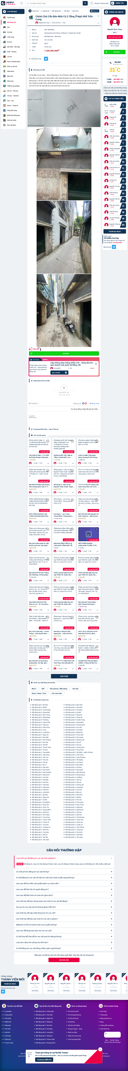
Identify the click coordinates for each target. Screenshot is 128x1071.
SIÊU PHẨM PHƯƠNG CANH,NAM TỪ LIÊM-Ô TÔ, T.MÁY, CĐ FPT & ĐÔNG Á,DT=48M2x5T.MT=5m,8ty (88, 544)
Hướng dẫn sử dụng (106, 1025)
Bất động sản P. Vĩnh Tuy (40, 757)
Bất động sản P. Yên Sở (39, 762)
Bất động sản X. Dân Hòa (40, 767)
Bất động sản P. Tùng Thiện (75, 750)
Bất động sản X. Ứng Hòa (40, 832)
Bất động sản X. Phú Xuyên (74, 802)
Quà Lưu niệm (72, 1032)
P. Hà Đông (7, 1036)
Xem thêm (64, 676)
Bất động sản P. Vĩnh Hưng (74, 755)
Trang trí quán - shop (75, 1029)
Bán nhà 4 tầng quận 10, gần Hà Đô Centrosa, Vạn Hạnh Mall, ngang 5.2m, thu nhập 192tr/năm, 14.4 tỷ (39, 544)
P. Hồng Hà (7, 1039)
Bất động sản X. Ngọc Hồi (40, 797)
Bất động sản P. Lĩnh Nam (74, 730)
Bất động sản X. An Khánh (74, 762)
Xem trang (35, 990)
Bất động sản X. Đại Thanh (41, 770)
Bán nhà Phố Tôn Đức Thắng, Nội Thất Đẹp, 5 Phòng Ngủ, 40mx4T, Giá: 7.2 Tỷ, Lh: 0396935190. (39, 574)
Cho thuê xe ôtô (73, 1011)
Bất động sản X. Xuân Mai (74, 835)
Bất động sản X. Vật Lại (40, 835)
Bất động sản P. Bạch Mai (74, 705)
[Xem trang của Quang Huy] (55, 521)
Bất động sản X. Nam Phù (74, 795)
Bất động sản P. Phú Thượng (41, 740)
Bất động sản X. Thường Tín (41, 827)
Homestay (71, 1022)
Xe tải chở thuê (73, 1018)
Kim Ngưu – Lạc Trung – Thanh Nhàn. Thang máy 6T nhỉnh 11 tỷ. (63, 515)
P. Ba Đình (7, 1032)
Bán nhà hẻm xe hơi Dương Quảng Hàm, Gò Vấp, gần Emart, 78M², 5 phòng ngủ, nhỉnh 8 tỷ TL (38, 662)
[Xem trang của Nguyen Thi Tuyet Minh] (30, 668)
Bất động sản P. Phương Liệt (75, 740)
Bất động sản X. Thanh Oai (74, 820)
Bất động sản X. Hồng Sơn (40, 787)
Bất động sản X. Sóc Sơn (74, 812)
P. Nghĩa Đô (45, 11)
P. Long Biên (8, 1011)
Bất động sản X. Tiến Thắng (75, 827)
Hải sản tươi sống (74, 1025)
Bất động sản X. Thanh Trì (40, 822)
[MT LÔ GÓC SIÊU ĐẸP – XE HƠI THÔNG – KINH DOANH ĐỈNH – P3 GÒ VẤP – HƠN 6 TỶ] (39, 622)
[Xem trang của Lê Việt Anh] (30, 580)
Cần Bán (67, 11)
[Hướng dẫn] (22, 3)
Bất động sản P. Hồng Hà (40, 725)
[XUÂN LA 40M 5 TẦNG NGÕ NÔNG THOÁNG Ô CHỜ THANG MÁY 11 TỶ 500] (88, 446)
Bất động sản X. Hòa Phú (40, 782)
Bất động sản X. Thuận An (74, 825)
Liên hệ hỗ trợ (104, 1029)
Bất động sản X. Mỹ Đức (40, 795)
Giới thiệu (103, 1011)
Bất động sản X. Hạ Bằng (74, 777)
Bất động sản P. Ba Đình (40, 705)
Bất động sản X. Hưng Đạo (74, 787)
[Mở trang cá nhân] (107, 105)
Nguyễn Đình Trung (115, 29)
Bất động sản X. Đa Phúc (74, 767)
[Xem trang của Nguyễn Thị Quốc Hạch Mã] (30, 521)
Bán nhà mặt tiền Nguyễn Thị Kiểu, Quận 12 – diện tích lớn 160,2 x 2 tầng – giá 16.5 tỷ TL (88, 515)
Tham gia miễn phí (44, 1059)
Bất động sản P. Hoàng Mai (75, 722)
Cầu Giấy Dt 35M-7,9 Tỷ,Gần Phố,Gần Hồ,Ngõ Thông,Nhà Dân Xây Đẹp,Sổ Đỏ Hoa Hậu (39, 456)
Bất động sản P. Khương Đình (75, 725)
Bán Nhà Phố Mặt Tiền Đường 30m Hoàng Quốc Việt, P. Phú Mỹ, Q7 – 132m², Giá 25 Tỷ (39, 485)
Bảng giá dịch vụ (106, 1018)
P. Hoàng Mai (8, 1015)
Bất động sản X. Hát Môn (40, 780)
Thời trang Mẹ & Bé (74, 1039)
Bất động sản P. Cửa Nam (74, 710)
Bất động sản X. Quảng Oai (75, 810)
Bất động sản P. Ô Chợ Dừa (74, 735)
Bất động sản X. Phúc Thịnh (75, 805)
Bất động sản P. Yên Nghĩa (74, 760)
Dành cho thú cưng (74, 1036)
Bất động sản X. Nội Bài (73, 797)
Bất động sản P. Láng (39, 730)
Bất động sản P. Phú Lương (74, 737)
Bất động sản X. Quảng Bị (74, 807)
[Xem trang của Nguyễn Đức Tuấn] (79, 463)
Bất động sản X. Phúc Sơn (40, 805)
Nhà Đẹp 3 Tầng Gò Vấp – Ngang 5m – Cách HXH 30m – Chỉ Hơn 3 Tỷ (63, 632)
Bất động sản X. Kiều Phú (40, 790)
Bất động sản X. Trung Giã (74, 830)
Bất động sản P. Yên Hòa (40, 760)
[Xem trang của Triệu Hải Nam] (79, 492)
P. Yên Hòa (7, 1029)
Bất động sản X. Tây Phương (75, 817)
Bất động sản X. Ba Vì (39, 765)
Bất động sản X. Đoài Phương (75, 772)
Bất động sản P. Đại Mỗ (73, 712)
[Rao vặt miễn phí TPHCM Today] (116, 93)
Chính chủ (47, 47)
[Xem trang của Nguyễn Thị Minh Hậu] (79, 551)
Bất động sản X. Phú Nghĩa (41, 802)
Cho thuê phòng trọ (74, 1015)
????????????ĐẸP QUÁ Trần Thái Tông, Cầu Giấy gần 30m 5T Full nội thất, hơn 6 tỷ (64, 662)
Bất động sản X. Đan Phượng (41, 772)
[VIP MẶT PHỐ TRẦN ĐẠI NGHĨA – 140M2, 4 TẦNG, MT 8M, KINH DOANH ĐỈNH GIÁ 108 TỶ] (88, 652)
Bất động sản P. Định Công (41, 715)
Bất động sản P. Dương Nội (41, 712)
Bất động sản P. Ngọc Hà (40, 735)
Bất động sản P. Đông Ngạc (41, 717)
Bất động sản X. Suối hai (74, 815)
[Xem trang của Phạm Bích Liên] (30, 463)
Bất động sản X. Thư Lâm (40, 825)
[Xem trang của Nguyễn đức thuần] (30, 492)
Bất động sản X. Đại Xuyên (74, 770)
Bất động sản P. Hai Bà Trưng (75, 720)
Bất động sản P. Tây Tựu (73, 745)
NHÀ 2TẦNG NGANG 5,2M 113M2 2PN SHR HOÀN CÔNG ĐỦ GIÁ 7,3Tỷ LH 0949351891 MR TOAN (39, 515)
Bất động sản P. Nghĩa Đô (74, 732)
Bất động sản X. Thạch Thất (41, 820)
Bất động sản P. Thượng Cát (75, 747)
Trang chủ (35, 11)
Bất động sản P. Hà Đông (40, 720)
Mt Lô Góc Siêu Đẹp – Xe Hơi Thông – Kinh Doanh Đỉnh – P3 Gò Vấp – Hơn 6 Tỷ (39, 632)
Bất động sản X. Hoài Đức (40, 785)
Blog (101, 1022)
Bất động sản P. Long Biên (40, 732)
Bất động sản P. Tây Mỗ (40, 745)
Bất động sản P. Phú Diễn (40, 737)
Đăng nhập (95, 403)
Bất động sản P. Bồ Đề (39, 707)
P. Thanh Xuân (8, 1043)
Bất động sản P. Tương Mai (41, 752)
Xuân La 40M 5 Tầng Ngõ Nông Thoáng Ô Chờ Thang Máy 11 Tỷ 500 (87, 456)
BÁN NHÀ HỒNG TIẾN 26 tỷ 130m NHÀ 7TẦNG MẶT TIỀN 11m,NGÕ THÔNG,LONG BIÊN (64, 544)
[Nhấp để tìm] (85, 3)
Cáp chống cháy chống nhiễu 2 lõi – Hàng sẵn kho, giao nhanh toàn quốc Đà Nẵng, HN (72, 364)
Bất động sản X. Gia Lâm (40, 777)
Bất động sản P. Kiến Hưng (41, 727)
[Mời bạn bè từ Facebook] (114, 247)
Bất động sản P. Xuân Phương (75, 757)
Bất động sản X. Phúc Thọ (40, 807)
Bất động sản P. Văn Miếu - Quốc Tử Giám (79, 752)
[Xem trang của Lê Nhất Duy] (79, 668)
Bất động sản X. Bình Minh (74, 765)
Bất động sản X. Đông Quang (75, 775)
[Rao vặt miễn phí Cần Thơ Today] (115, 90)
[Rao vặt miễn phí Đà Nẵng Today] (115, 88)
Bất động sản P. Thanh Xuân (41, 747)
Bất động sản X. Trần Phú (40, 830)
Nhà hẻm (75, 11)
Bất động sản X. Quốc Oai (40, 812)
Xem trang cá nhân (114, 37)
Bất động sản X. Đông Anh (41, 775)
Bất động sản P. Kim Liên (74, 727)
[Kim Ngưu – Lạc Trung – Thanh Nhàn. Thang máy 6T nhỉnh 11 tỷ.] (64, 505)
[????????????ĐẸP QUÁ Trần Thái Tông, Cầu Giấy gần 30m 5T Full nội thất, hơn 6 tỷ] (64, 652)
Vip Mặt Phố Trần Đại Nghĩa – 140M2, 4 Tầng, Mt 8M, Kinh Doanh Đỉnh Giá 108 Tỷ (88, 662)
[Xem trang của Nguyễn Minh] (55, 551)
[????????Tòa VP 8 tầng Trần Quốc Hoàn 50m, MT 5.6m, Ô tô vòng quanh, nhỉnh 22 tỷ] (88, 475)
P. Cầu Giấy (7, 1018)
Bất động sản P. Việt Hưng (41, 755)
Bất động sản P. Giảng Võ (74, 717)
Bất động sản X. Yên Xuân (40, 840)
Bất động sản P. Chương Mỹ (41, 710)
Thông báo (104, 1015)
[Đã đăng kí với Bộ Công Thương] (112, 1036)
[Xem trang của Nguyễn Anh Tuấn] (55, 580)
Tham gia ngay (115, 231)
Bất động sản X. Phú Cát (74, 800)
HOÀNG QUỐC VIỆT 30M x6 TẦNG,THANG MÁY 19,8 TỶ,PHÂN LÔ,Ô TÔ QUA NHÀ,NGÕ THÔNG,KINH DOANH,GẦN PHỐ (63, 456)
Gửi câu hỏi (64, 960)
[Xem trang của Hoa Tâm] (30, 551)
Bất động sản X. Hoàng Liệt (75, 785)
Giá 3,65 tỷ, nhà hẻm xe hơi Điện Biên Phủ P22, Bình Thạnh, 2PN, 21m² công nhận (88, 632)
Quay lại (94, 11)
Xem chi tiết (56, 373)
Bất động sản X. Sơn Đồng (40, 815)
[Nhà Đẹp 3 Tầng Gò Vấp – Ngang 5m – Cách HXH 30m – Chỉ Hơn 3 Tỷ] (64, 622)
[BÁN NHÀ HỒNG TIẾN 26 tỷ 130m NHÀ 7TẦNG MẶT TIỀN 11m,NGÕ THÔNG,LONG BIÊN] (64, 534)
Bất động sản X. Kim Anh (74, 790)
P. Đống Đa (7, 1025)
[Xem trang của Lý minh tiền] (55, 492)
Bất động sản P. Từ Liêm (40, 750)
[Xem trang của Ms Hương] (55, 639)
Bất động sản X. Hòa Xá (73, 782)
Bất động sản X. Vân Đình (74, 832)
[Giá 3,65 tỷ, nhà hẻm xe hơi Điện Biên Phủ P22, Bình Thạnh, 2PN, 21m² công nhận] (88, 622)
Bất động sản (56, 11)
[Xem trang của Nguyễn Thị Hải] (79, 521)
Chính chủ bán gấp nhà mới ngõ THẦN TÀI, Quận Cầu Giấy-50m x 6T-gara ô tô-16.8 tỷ (63, 574)
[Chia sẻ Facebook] (46, 59)
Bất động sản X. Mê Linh (74, 792)
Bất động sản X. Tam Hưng (41, 817)
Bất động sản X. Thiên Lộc (74, 822)
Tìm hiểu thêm (117, 242)
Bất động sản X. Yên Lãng (74, 837)
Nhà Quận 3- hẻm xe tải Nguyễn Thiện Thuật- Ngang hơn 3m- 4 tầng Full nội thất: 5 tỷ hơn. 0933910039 (64, 485)
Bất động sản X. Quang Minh (41, 810)
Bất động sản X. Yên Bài (40, 837)
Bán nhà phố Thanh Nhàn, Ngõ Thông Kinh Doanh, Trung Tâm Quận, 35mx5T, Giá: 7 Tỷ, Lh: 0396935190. (87, 603)
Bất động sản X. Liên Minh (40, 792)
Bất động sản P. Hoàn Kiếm (41, 722)
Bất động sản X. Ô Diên (39, 800)
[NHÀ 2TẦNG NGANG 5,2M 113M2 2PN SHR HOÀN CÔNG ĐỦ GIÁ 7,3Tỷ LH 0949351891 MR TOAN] (39, 505)
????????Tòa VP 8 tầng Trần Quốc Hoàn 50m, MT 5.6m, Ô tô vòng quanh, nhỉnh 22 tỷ (88, 485)
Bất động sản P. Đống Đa (74, 715)
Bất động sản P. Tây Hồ (73, 742)
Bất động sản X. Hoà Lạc (74, 780)
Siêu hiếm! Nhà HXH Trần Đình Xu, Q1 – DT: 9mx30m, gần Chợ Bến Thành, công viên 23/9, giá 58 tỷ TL (38, 603)
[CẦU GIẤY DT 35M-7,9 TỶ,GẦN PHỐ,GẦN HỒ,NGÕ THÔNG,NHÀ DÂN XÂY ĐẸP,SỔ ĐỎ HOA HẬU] (39, 446)
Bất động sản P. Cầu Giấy (74, 707)
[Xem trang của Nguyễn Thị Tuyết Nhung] (30, 639)
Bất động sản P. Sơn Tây (40, 742)
